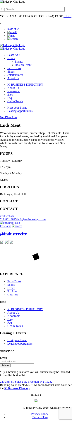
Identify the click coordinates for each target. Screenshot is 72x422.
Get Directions (8, 117)
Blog (10, 94)
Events (11, 58)
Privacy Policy (39, 414)
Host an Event (23, 64)
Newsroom (13, 91)
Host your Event (17, 107)
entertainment (15, 74)
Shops (11, 71)
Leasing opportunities (19, 111)
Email (3, 357)
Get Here (12, 294)
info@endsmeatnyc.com (31, 219)
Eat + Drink (14, 68)
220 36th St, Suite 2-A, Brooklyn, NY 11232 (26, 381)
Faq (9, 98)
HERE (67, 16)
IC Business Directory (17, 388)
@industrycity (13, 234)
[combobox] (32, 9)
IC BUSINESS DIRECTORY (25, 84)
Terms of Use (40, 417)
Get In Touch (15, 101)
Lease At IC (14, 54)
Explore (12, 291)
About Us (13, 78)
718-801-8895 (8, 219)
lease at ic (13, 28)
